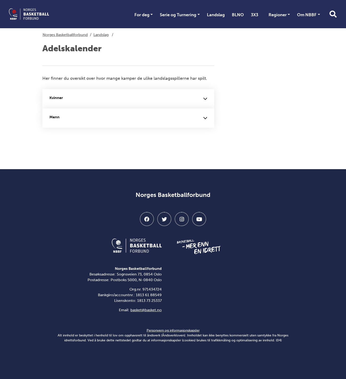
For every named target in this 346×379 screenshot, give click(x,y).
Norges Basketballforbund (65, 34)
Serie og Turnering (178, 14)
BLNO (238, 14)
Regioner (278, 14)
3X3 (254, 14)
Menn (54, 117)
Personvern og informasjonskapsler (173, 330)
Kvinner (56, 98)
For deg (141, 14)
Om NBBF (307, 14)
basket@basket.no (146, 310)
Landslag (216, 14)
